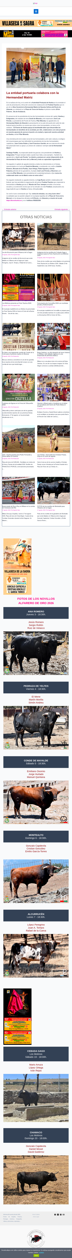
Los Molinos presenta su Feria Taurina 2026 (16, 303)
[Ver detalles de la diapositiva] (36, 653)
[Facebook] (55, 1214)
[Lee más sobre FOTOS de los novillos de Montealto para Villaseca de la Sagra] (53, 490)
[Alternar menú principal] (36, 11)
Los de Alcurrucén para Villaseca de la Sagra (17, 252)
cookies (41, 1252)
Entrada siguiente (62, 209)
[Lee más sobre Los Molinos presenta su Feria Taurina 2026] (18, 287)
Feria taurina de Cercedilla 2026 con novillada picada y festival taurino (52, 304)
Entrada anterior (9, 209)
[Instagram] (61, 1214)
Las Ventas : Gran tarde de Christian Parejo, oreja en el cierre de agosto (51, 455)
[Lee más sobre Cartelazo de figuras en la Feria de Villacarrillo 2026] (18, 387)
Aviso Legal (36, 1216)
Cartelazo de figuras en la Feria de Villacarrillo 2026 (17, 404)
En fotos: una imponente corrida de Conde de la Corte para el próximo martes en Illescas (18, 353)
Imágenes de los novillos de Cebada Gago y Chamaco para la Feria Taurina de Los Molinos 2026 (52, 254)
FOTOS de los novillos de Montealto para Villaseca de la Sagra (51, 507)
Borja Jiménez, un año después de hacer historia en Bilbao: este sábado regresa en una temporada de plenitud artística (53, 354)
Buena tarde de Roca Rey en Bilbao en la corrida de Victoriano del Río (18, 507)
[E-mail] (63, 1214)
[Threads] (58, 1214)
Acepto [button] (36, 1255)
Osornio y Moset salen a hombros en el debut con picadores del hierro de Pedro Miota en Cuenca (52, 405)
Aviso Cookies (36, 1214)
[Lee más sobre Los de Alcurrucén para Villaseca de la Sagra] (18, 236)
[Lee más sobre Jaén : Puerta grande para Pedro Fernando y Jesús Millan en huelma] (18, 439)
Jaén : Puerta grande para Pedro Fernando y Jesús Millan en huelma (17, 455)
